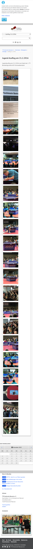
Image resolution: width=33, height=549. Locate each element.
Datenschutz (18, 42)
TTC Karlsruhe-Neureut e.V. (8, 50)
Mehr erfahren (6, 15)
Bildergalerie (24, 50)
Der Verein (8, 540)
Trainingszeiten (6, 505)
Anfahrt (4, 506)
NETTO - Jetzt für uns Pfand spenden (13, 477)
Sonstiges (4, 51)
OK (4, 19)
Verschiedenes (5, 542)
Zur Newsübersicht (7, 489)
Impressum (15, 42)
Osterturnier (24, 540)
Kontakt (13, 42)
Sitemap (20, 42)
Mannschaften (16, 540)
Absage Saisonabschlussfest (11, 486)
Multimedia (17, 50)
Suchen (29, 38)
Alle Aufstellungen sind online (12, 479)
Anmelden (23, 545)
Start (3, 540)
